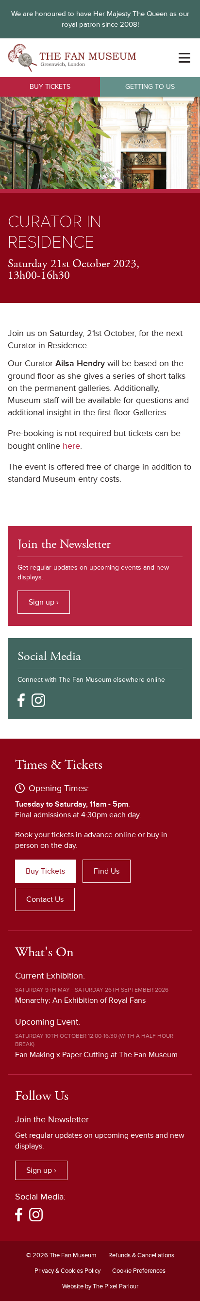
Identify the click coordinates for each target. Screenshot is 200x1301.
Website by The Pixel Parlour (100, 1286)
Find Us (106, 871)
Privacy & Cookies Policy (67, 1271)
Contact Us (45, 899)
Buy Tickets (50, 87)
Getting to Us (150, 87)
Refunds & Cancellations (141, 1255)
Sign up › (44, 602)
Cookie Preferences (139, 1271)
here (71, 445)
